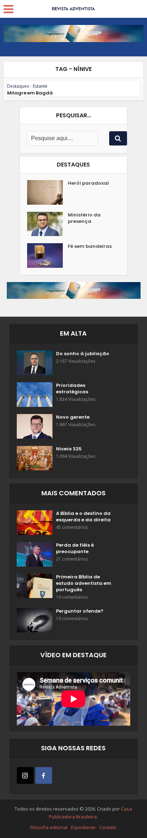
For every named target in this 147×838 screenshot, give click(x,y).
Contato (107, 827)
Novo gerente (73, 417)
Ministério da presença (84, 218)
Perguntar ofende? (79, 611)
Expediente (83, 827)
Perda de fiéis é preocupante (75, 548)
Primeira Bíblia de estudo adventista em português (83, 583)
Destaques (18, 86)
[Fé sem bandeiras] (47, 255)
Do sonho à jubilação (82, 354)
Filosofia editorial (48, 827)
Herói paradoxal (88, 183)
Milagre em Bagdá (30, 93)
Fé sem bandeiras (90, 246)
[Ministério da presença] (47, 224)
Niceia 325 (69, 449)
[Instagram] (25, 775)
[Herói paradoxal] (47, 192)
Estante (40, 86)
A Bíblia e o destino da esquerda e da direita (83, 516)
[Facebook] (43, 775)
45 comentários (72, 527)
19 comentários (72, 597)
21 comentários (72, 559)
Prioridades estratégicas (72, 388)
